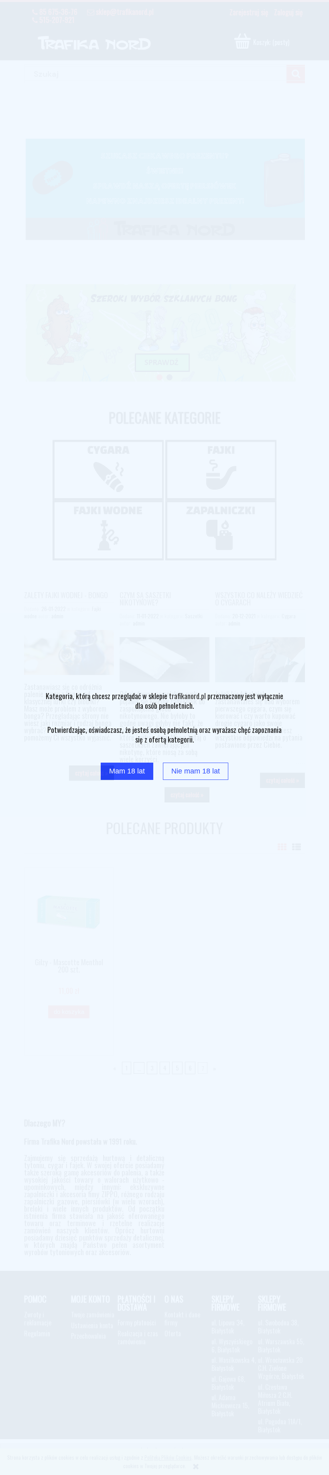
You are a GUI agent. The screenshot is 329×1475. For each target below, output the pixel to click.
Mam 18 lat (127, 771)
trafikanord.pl (187, 696)
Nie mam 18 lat (195, 771)
